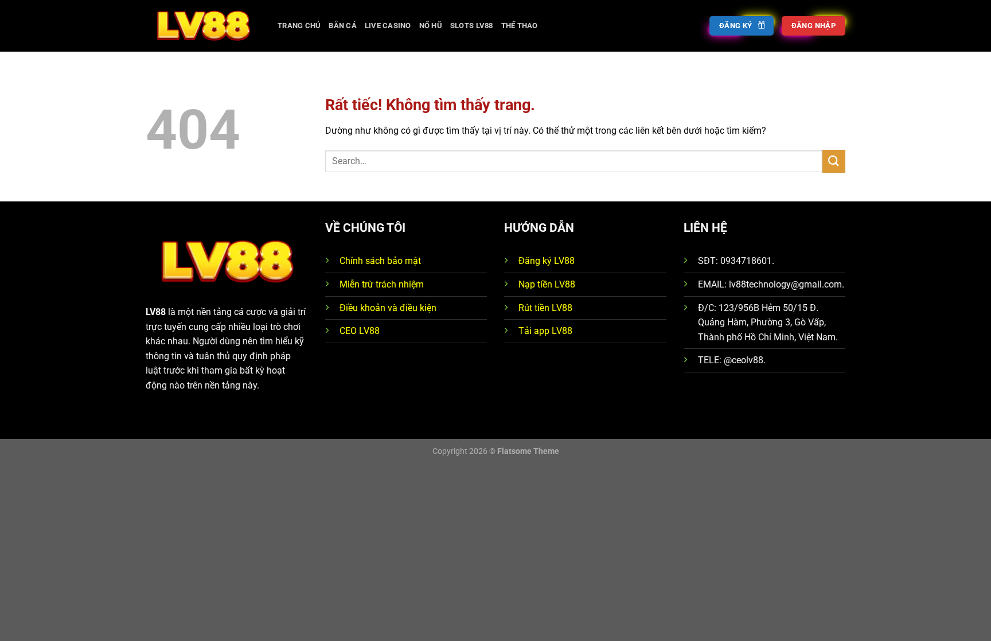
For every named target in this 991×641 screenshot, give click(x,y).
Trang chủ (299, 25)
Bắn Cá (343, 25)
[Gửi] (833, 161)
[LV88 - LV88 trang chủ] (203, 25)
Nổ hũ (430, 25)
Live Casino (388, 25)
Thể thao (519, 25)
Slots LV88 (471, 25)
